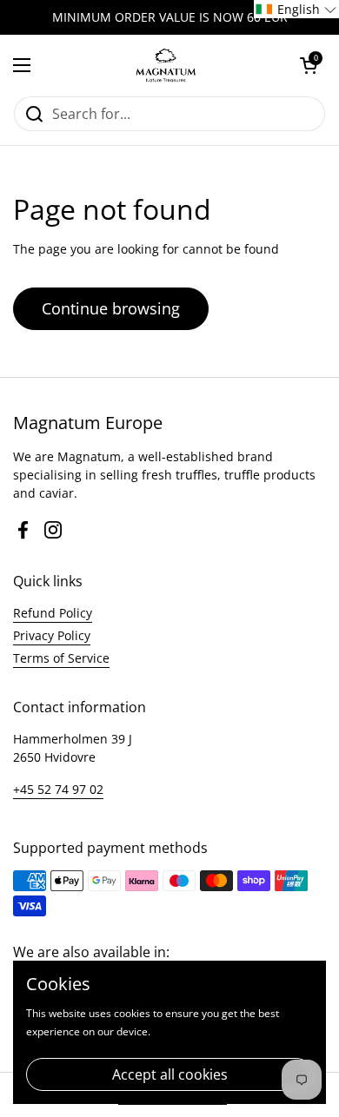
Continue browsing (111, 308)
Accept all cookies (170, 1074)
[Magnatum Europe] (165, 65)
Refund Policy (52, 613)
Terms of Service (61, 658)
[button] (308, 65)
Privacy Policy (51, 635)
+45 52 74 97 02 (58, 789)
